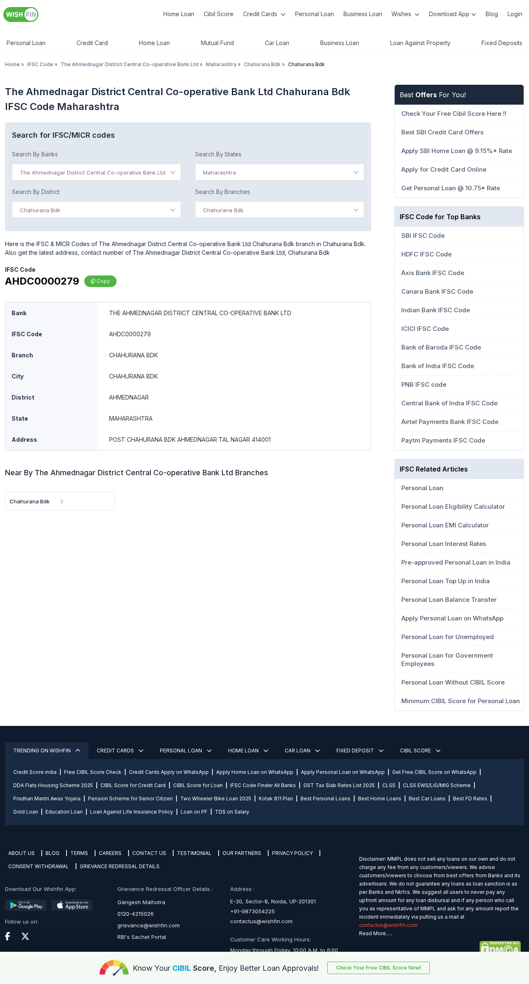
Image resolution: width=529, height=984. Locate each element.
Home (12, 64)
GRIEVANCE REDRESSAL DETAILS (120, 866)
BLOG (52, 853)
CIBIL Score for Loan (198, 785)
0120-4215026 (135, 913)
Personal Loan (314, 13)
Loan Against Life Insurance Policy (131, 812)
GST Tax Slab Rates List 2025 (339, 785)
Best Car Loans (427, 798)
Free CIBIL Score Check (93, 772)
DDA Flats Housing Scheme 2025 (53, 785)
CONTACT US (149, 853)
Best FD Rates (470, 798)
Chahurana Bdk (262, 64)
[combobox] (96, 172)
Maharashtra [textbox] (219, 172)
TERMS (79, 853)
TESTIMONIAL (194, 853)
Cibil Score (219, 13)
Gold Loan (25, 812)
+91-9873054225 (252, 911)
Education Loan (64, 812)
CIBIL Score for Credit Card (133, 785)
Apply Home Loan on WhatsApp (254, 772)
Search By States (218, 154)
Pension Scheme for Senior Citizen (130, 798)
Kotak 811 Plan (276, 798)
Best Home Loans (379, 798)
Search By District (36, 191)
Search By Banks (35, 154)
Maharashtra (221, 64)
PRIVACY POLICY (292, 853)
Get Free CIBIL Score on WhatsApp (434, 772)
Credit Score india (35, 772)
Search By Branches (222, 191)
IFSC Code (40, 64)
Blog (492, 13)
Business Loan (362, 13)
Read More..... (375, 933)
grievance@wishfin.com (148, 925)
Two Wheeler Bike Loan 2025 (215, 798)
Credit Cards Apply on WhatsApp (169, 772)
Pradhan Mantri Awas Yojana (47, 798)
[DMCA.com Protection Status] (440, 948)
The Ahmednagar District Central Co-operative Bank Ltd (129, 64)
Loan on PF (194, 812)
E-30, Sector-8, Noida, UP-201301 (273, 901)
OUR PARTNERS (241, 853)
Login (515, 13)
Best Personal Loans (325, 798)
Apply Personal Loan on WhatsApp (343, 772)
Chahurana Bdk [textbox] (40, 210)
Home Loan (178, 13)
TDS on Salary (232, 812)
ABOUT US (21, 853)
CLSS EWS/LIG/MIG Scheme (437, 785)
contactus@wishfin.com (261, 921)
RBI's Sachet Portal (141, 937)
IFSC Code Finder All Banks (263, 785)
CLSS (389, 785)
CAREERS (110, 853)
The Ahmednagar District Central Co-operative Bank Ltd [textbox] (92, 172)
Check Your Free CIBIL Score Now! (378, 968)
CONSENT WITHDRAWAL (38, 866)
